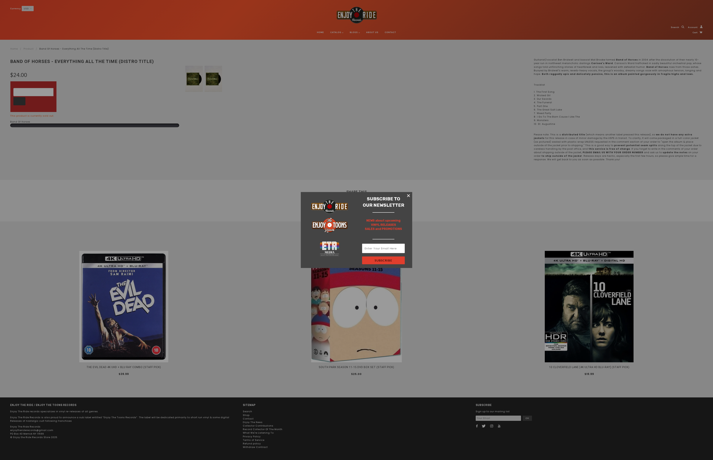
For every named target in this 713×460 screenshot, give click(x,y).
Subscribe (383, 260)
